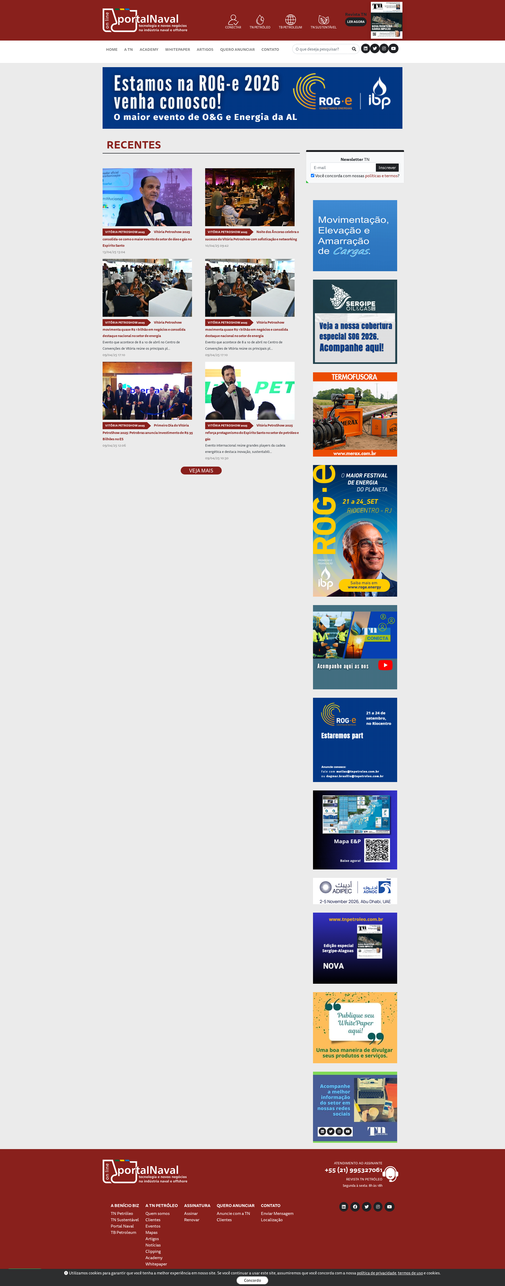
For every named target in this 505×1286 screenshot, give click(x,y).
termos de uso (410, 1273)
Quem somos (157, 1213)
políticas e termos (381, 175)
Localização (272, 1219)
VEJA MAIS (201, 470)
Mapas (151, 1232)
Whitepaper (177, 49)
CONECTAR (233, 27)
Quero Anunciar (237, 49)
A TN (128, 49)
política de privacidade (376, 1273)
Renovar (191, 1219)
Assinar (191, 1213)
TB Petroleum (123, 1232)
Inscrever (387, 167)
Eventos (152, 1226)
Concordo (252, 1280)
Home (112, 49)
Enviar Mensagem (277, 1213)
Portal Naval (122, 1226)
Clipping (153, 1251)
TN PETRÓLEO (260, 27)
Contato (270, 49)
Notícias (153, 1245)
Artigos (205, 49)
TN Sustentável (125, 1219)
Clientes (152, 1219)
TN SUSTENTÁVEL (324, 27)
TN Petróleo (122, 1213)
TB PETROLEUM (290, 27)
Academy (149, 49)
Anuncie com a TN (233, 1213)
